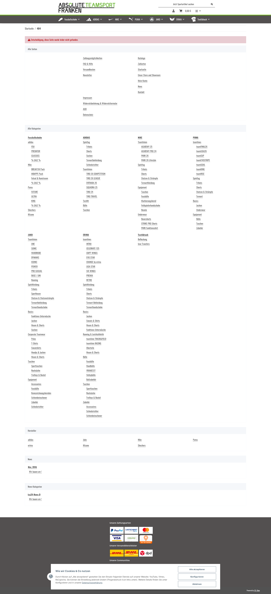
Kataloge (141, 58)
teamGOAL (200, 164)
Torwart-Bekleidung (94, 302)
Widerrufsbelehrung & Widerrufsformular (100, 103)
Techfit (86, 201)
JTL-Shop (257, 590)
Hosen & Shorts (37, 325)
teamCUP (200, 155)
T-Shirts (34, 343)
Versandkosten (89, 69)
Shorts (89, 151)
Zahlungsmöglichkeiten (92, 58)
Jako (85, 439)
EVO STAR (90, 257)
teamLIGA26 (201, 151)
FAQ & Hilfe (88, 63)
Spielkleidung (33, 284)
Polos (33, 338)
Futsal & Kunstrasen (39, 178)
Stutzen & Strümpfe (149, 178)
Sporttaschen (36, 366)
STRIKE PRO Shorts (149, 223)
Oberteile (90, 348)
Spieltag (86, 142)
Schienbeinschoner (39, 397)
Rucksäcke (35, 370)
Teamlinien (87, 169)
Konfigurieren (197, 576)
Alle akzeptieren (197, 569)
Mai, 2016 (32, 467)
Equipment (142, 187)
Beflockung (142, 239)
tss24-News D (34, 494)
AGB (85, 109)
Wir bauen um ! (35, 471)
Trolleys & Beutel (38, 375)
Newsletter (87, 75)
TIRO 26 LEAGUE (93, 178)
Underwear (142, 214)
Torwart (199, 196)
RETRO (89, 280)
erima (30, 445)
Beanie (144, 210)
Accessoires (36, 384)
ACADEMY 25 (146, 146)
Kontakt (141, 92)
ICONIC (34, 262)
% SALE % (36, 160)
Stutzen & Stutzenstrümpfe (42, 298)
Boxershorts (146, 219)
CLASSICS (35, 155)
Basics (195, 201)
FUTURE (34, 191)
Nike (30, 164)
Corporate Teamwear (36, 334)
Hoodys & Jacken (38, 352)
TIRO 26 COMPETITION (95, 173)
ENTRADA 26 (91, 182)
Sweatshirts (36, 348)
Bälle (85, 205)
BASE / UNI (36, 275)
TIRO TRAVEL (91, 196)
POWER (34, 266)
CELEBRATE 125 (92, 248)
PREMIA (89, 275)
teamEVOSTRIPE (203, 160)
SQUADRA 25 (91, 187)
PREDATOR (35, 151)
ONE (33, 243)
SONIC (34, 248)
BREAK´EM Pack (38, 169)
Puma (30, 187)
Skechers (32, 210)
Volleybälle (91, 375)
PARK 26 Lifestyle (148, 160)
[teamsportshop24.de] (101, 7)
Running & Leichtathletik (93, 334)
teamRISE (200, 173)
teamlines (197, 142)
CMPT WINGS (92, 253)
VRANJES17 (90, 370)
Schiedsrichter (92, 164)
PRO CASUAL (36, 271)
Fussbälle (145, 196)
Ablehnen (197, 584)
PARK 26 (144, 155)
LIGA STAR (90, 266)
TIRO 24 (89, 191)
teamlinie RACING (93, 343)
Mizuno (31, 214)
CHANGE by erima (93, 262)
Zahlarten (142, 63)
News (140, 86)
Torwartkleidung (148, 182)
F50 (32, 146)
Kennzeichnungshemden (41, 393)
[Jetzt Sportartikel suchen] (212, 4)
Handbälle (90, 366)
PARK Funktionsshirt (149, 228)
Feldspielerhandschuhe (150, 205)
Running (34, 280)
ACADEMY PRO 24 (148, 151)
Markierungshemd (148, 201)
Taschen (86, 210)
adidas (30, 142)
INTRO (88, 243)
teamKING (200, 169)
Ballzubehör (91, 379)
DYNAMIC (35, 257)
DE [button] (196, 11)
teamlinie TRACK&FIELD (96, 338)
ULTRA (34, 196)
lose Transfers (144, 243)
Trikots (89, 146)
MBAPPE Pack (37, 173)
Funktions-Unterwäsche (41, 316)
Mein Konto (142, 80)
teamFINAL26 (201, 146)
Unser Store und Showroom (149, 75)
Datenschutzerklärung (92, 582)
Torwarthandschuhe (39, 307)
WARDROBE (36, 253)
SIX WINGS (91, 271)
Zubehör (199, 228)
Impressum (87, 97)
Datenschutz (88, 114)
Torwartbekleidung (94, 160)
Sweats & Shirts (93, 320)
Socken (89, 155)
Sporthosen (36, 293)
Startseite (142, 69)
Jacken (199, 205)
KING (33, 201)
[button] (173, 11)
